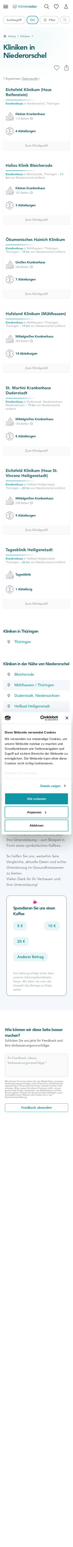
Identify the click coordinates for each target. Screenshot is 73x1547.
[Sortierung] (65, 19)
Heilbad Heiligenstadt (32, 706)
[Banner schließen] (66, 718)
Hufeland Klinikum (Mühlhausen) (36, 313)
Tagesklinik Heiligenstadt (29, 549)
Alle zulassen (36, 798)
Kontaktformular (13, 1094)
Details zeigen (50, 785)
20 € (21, 941)
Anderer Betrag (30, 956)
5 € (20, 926)
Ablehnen (36, 825)
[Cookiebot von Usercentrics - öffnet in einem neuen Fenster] (43, 718)
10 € (52, 926)
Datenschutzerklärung (16, 1097)
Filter (52, 20)
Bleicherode (24, 674)
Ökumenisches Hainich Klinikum (35, 239)
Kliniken (25, 36)
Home (12, 36)
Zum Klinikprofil (36, 146)
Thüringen (22, 641)
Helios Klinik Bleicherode (29, 165)
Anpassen (34, 812)
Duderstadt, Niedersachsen (37, 695)
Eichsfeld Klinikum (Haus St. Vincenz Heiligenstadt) (32, 473)
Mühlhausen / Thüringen (34, 685)
